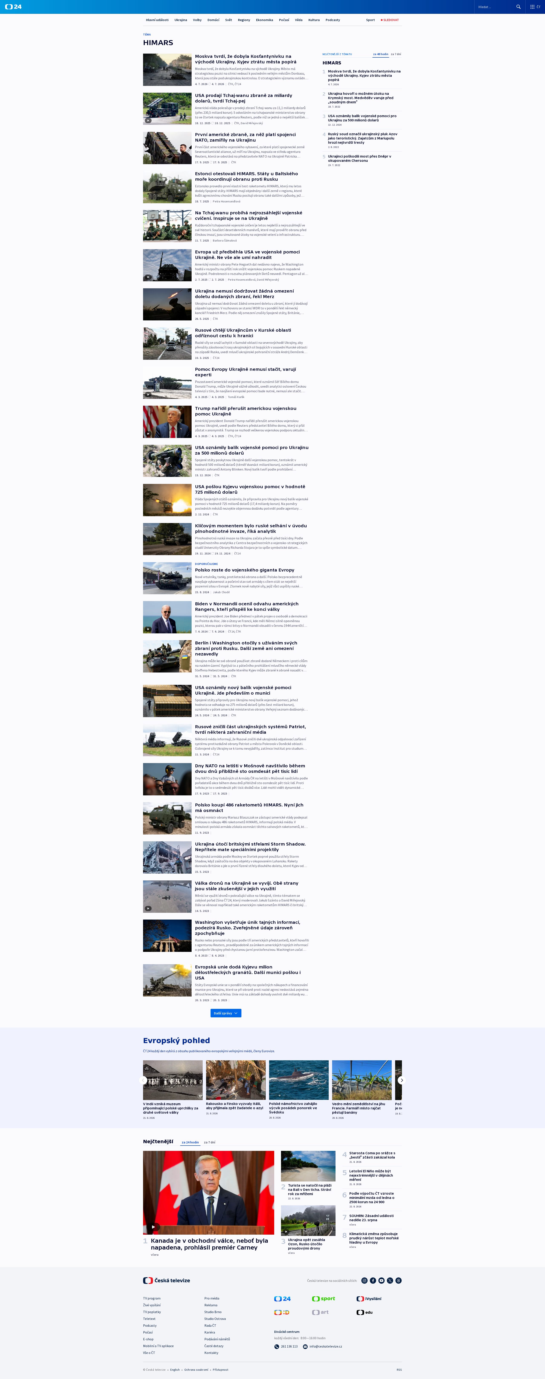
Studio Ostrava (215, 1318)
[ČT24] (13, 6)
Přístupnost (220, 1370)
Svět (228, 20)
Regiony (244, 20)
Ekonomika (264, 20)
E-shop (148, 1339)
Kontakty (211, 1353)
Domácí (213, 20)
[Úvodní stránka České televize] (167, 1280)
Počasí (284, 20)
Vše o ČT (149, 1353)
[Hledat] (518, 7)
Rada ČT (210, 1325)
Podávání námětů (217, 1339)
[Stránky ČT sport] (323, 1298)
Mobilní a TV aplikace (158, 1346)
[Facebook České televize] (373, 1280)
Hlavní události (157, 20)
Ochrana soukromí (196, 1370)
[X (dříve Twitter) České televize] (390, 1280)
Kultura (314, 20)
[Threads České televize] (398, 1280)
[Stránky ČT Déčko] (281, 1312)
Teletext (149, 1318)
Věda (299, 20)
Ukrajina (181, 20)
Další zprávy (223, 1013)
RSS (399, 1370)
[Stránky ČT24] (282, 1298)
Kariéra (209, 1332)
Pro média (211, 1298)
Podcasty (333, 20)
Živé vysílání (152, 1305)
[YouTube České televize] (381, 1280)
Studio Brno (213, 1312)
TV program (152, 1298)
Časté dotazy (213, 1346)
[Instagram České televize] (364, 1280)
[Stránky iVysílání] (369, 1298)
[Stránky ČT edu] (364, 1312)
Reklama (210, 1305)
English (174, 1370)
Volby (197, 20)
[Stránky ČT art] (320, 1312)
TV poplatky (152, 1312)
